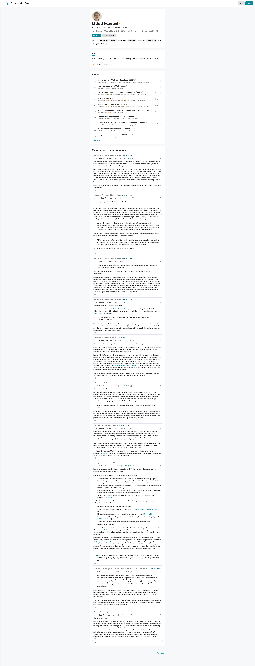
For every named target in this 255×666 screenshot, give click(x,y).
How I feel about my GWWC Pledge (111, 86)
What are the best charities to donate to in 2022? (117, 129)
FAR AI (142, 509)
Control (103, 453)
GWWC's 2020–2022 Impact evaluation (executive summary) (121, 123)
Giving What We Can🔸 (119, 118)
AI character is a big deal (102, 612)
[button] (94, 158)
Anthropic (109, 497)
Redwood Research (151, 509)
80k (110, 519)
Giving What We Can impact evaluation (126, 309)
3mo (116, 158)
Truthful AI (136, 509)
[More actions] (161, 81)
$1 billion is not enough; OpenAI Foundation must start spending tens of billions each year (125, 569)
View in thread (127, 155)
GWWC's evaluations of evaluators (111, 104)
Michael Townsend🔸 (116, 82)
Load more (96, 140)
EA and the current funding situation (124, 365)
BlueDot (105, 519)
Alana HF (126, 94)
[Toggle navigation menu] (4, 3)
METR (145, 514)
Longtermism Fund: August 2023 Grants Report (116, 117)
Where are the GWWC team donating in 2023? (116, 80)
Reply (95, 190)
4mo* (116, 428)
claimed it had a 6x (99, 313)
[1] (104, 529)
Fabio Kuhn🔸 (127, 82)
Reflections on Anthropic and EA (104, 338)
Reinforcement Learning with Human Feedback (124, 483)
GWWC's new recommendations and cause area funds (119, 92)
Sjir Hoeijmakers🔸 (103, 94)
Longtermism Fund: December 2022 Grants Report (117, 135)
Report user (161, 653)
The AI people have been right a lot (105, 425)
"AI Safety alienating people (102, 542)
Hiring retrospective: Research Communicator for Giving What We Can (125, 110)
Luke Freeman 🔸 (103, 82)
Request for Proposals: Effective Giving (107, 155)
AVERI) (150, 514)
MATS (100, 519)
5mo (114, 572)
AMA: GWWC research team (111, 98)
